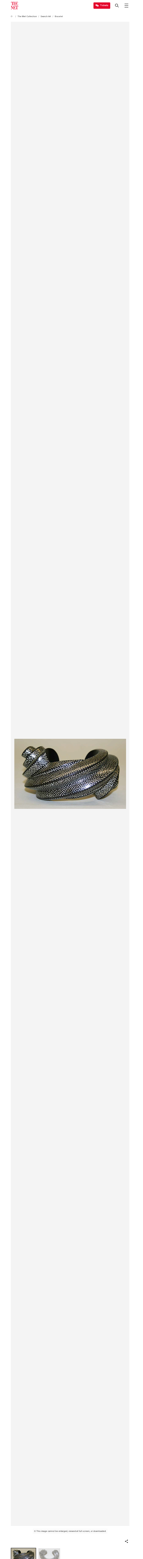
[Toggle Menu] (126, 6)
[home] (12, 16)
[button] (126, 1541)
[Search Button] (117, 6)
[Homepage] (14, 5)
